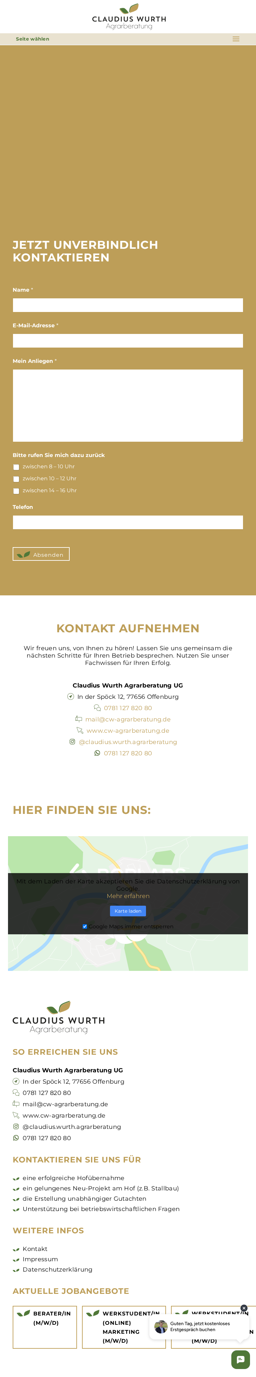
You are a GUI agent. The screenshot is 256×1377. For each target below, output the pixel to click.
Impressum (40, 1259)
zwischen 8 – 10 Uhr (49, 466)
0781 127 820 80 (128, 708)
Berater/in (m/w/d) (52, 1318)
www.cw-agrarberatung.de (128, 730)
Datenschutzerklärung (57, 1269)
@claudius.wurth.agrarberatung (128, 742)
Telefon (23, 507)
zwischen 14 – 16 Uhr (50, 490)
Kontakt (35, 1249)
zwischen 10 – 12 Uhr (49, 478)
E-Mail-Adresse (35, 325)
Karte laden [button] (128, 911)
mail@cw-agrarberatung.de (128, 719)
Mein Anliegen (35, 361)
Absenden (48, 555)
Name (23, 290)
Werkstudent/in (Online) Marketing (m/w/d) (131, 1327)
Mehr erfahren (128, 896)
